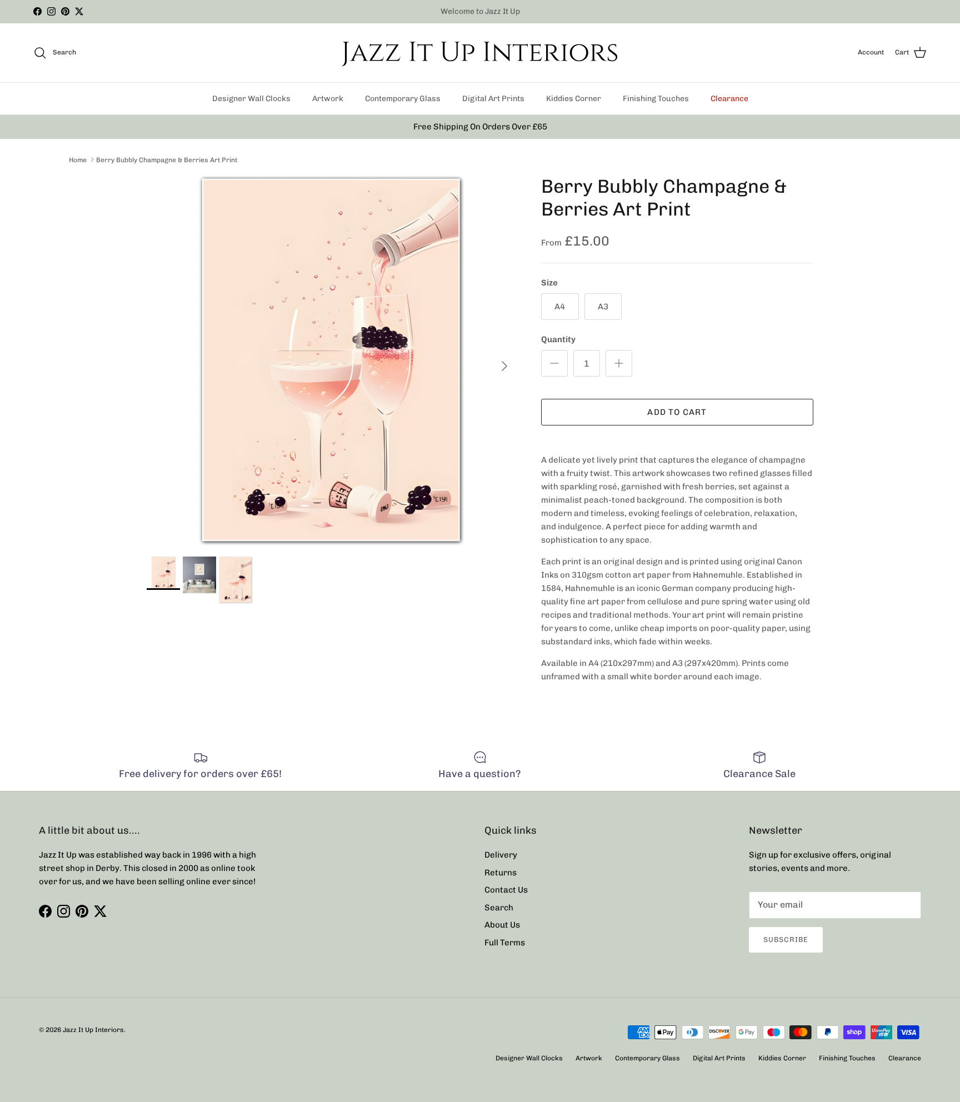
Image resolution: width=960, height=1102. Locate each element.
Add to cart (677, 412)
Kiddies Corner (573, 98)
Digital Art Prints (493, 98)
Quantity (558, 339)
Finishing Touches (656, 98)
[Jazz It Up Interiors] (480, 52)
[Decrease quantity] (554, 363)
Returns (500, 873)
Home (78, 159)
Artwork (327, 98)
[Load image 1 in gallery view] (332, 360)
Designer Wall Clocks (251, 98)
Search (498, 908)
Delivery (500, 855)
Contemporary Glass (403, 98)
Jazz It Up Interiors (93, 1030)
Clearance (729, 98)
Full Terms (504, 943)
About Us (502, 925)
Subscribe (785, 939)
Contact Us (506, 890)
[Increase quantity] (619, 363)
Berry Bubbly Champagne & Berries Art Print (166, 159)
